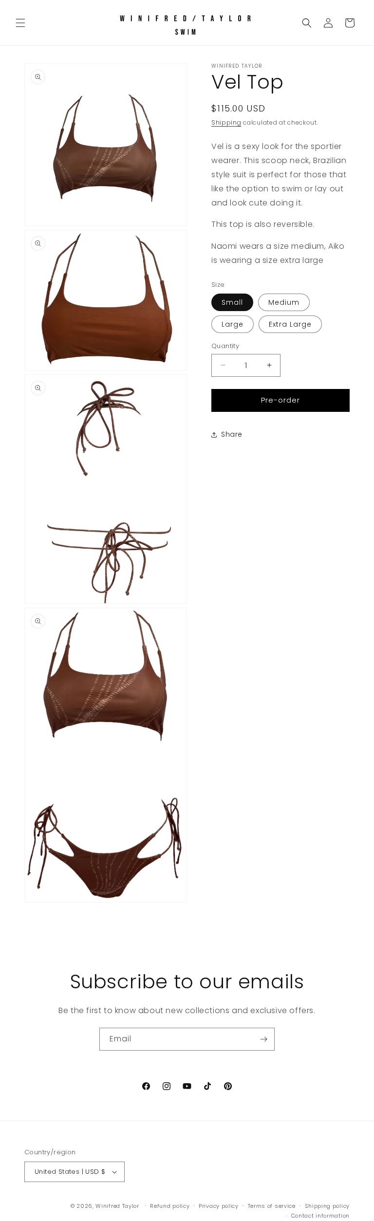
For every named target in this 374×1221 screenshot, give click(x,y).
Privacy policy (219, 1206)
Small (232, 302)
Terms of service (272, 1206)
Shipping (226, 122)
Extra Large (290, 324)
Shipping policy (327, 1206)
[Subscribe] (263, 1039)
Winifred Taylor (117, 1206)
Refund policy (169, 1206)
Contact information (320, 1216)
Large (232, 324)
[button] (20, 23)
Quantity (225, 346)
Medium (283, 302)
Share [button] (232, 434)
